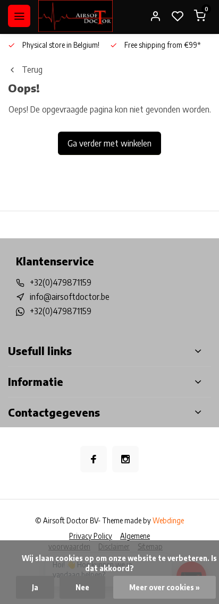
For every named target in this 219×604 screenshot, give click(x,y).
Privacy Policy (90, 535)
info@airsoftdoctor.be (70, 296)
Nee (82, 587)
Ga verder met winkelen (109, 143)
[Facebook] (93, 459)
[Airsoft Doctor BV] (75, 16)
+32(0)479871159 (60, 282)
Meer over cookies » (164, 587)
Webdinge (168, 520)
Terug (32, 69)
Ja (35, 587)
